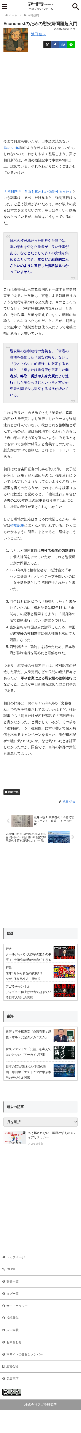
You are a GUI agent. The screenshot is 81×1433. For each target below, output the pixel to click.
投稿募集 (12, 1318)
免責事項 (12, 1378)
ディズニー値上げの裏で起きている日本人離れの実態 (28, 994)
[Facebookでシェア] (55, 44)
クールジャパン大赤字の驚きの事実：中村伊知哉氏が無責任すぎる (28, 957)
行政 (9, 949)
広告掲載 (12, 1330)
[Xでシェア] (47, 44)
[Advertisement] (40, 94)
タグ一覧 (12, 1293)
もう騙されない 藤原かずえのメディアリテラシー (52, 1135)
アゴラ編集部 (35, 1143)
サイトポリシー (17, 1306)
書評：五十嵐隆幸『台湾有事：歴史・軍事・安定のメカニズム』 (28, 1034)
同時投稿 (13, 791)
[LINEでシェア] (71, 44)
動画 (10, 933)
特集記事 (17, 525)
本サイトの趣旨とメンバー (24, 1354)
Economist (11, 147)
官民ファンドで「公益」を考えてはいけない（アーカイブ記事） (28, 1051)
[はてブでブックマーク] (63, 44)
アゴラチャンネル (18, 986)
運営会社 (12, 1366)
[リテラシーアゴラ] (14, 1139)
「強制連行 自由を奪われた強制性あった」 (38, 191)
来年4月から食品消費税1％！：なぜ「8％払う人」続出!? (27, 975)
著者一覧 (12, 1281)
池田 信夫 (38, 34)
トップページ (16, 1257)
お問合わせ (14, 1342)
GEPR (11, 1269)
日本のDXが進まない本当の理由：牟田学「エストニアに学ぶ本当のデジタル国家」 (28, 1072)
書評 (10, 1016)
